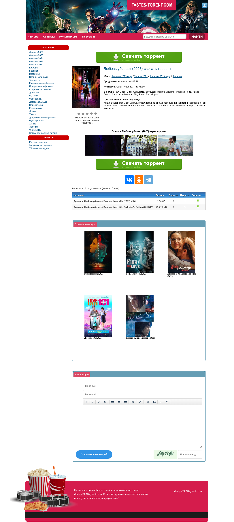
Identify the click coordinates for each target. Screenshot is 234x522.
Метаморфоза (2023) (94, 274)
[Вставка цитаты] (154, 402)
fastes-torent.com (187, 484)
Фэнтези (33, 95)
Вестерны (34, 74)
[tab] (85, 224)
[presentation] (85, 224)
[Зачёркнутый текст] (105, 402)
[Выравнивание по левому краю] (112, 402)
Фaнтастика (35, 99)
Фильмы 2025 (36, 55)
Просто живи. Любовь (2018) (140, 338)
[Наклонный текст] (93, 402)
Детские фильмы (38, 102)
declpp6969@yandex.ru (188, 491)
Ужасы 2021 (141, 76)
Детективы (34, 92)
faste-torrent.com (152, 5)
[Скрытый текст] (148, 402)
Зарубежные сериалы (40, 145)
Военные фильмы (38, 77)
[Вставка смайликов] (133, 402)
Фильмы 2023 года (122, 76)
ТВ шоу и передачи (39, 148)
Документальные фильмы (42, 117)
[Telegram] (148, 179)
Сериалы (49, 36)
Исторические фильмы (41, 86)
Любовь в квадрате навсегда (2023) (181, 275)
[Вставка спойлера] (167, 402)
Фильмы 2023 (36, 61)
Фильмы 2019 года (160, 76)
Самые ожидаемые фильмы (43, 133)
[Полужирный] (87, 402)
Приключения (36, 105)
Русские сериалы (38, 142)
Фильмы (33, 36)
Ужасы (32, 114)
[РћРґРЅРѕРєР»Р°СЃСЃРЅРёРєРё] (139, 179)
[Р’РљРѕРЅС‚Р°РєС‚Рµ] (129, 179)
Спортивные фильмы (40, 89)
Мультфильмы (68, 36)
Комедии (33, 67)
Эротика (33, 127)
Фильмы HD (35, 130)
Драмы (32, 111)
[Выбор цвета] (140, 402)
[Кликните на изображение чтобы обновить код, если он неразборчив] (165, 454)
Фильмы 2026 (36, 52)
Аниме (32, 123)
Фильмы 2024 (36, 58)
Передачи (88, 36)
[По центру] (119, 402)
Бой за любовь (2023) (136, 274)
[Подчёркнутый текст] (98, 402)
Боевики (33, 71)
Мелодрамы (35, 108)
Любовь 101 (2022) (93, 338)
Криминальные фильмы (41, 83)
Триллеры (34, 80)
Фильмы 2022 (36, 64)
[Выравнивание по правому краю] (125, 402)
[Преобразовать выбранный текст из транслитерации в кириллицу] (160, 402)
